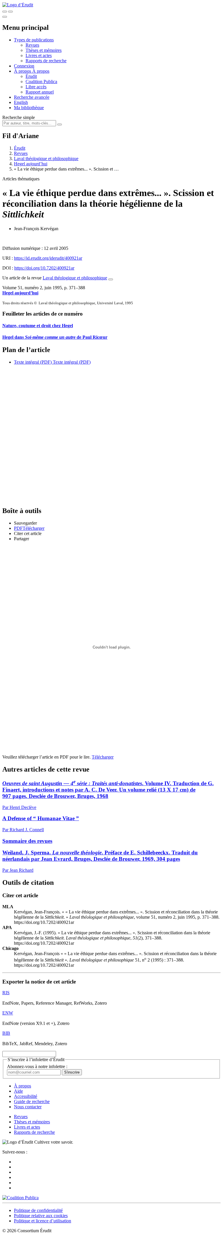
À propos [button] (23, 71)
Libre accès (36, 86)
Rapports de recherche (46, 60)
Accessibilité (25, 1096)
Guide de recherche (32, 1101)
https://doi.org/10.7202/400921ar (44, 267)
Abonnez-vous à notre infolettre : (37, 1066)
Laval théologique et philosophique (46, 158)
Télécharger (103, 756)
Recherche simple (18, 117)
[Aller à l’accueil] (17, 4)
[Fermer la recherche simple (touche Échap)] (10, 11)
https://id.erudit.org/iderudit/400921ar (48, 258)
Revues (32, 45)
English (21, 102)
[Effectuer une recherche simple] (4, 11)
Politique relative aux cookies (41, 1215)
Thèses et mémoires (44, 50)
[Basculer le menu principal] (4, 17)
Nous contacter (28, 1106)
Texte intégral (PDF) (33, 362)
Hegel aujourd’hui (30, 163)
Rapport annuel (40, 91)
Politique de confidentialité (38, 1210)
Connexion (24, 65)
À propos (40, 71)
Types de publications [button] (34, 39)
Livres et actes (39, 55)
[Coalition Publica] (20, 1197)
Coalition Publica (41, 81)
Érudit (31, 76)
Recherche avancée (31, 97)
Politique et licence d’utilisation (42, 1220)
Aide (18, 1091)
